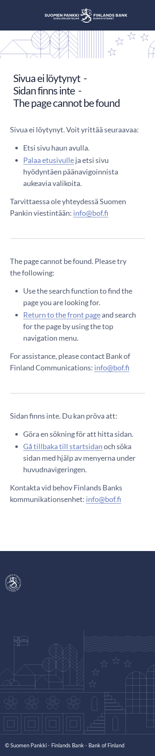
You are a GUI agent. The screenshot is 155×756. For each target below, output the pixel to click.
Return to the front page (61, 314)
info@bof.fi (90, 212)
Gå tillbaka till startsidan (63, 446)
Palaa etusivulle (48, 160)
